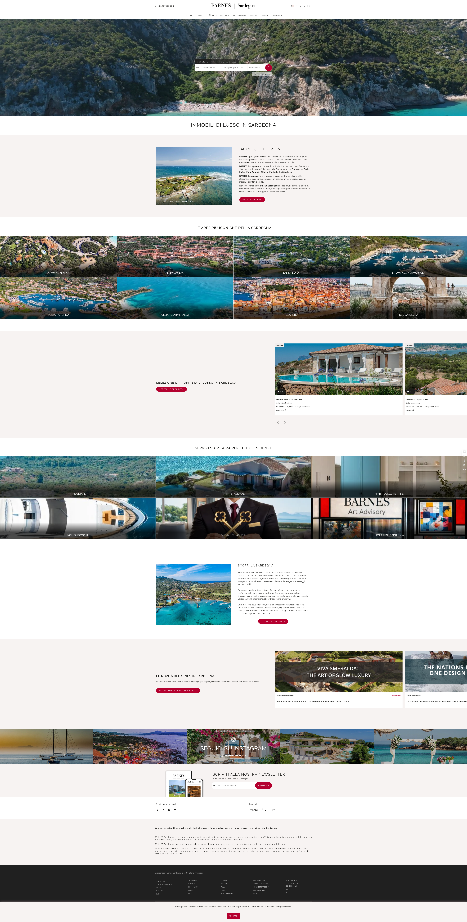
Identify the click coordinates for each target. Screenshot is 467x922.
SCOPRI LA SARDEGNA (273, 621)
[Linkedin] (169, 810)
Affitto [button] (201, 15)
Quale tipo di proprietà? (232, 68)
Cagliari (191, 884)
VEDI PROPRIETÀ (252, 200)
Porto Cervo (161, 881)
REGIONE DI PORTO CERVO (262, 884)
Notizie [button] (253, 15)
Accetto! (233, 916)
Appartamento (291, 881)
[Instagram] (157, 810)
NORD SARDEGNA (227, 893)
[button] (292, 6)
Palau (223, 890)
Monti (190, 890)
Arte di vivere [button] (239, 15)
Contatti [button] (277, 15)
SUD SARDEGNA (259, 890)
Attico (288, 892)
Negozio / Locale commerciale (293, 885)
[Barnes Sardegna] (233, 6)
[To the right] (285, 422)
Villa (288, 889)
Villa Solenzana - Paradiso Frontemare (176, 202)
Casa (255, 893)
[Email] (464, 452)
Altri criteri (261, 74)
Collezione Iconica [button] (220, 15)
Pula (223, 887)
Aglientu (224, 884)
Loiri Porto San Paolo (164, 884)
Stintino (224, 881)
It (300, 6)
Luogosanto (193, 887)
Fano (190, 893)
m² (309, 6)
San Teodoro (161, 888)
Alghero (159, 891)
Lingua (255, 810)
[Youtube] (175, 810)
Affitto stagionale (224, 62)
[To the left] (278, 422)
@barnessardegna (233, 755)
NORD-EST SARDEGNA (261, 887)
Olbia (158, 894)
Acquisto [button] (189, 15)
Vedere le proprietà (171, 389)
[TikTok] (163, 810)
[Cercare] (268, 67)
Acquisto (202, 62)
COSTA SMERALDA (259, 881)
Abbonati (263, 786)
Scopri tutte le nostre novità (178, 691)
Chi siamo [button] (265, 15)
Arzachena (192, 881)
